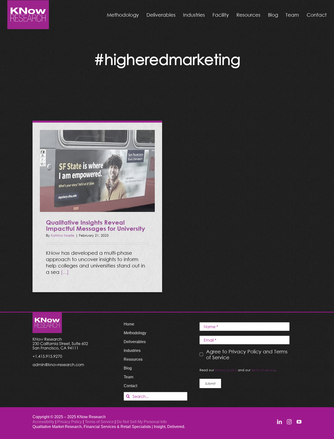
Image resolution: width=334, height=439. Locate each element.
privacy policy (226, 370)
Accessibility (43, 422)
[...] (65, 272)
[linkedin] (279, 421)
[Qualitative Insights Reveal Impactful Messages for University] (97, 171)
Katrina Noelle (62, 235)
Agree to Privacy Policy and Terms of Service (247, 354)
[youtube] (299, 421)
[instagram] (289, 421)
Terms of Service (99, 422)
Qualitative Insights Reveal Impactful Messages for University (95, 225)
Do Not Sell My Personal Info (142, 422)
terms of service (263, 370)
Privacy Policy (70, 422)
